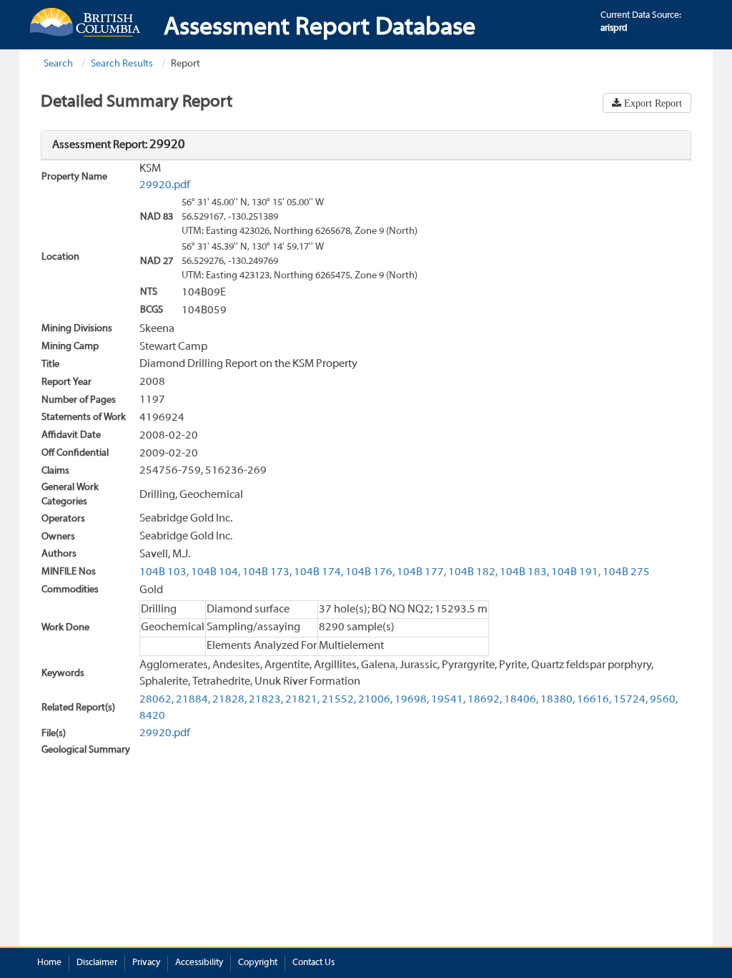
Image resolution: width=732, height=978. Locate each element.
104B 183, (524, 572)
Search (58, 64)
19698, (412, 699)
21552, (339, 699)
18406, (521, 699)
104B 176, (370, 572)
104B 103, (164, 572)
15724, (630, 699)
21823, (266, 699)
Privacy (146, 963)
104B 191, (575, 572)
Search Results (122, 64)
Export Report (651, 103)
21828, (229, 699)
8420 (152, 716)
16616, (594, 699)
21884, (193, 699)
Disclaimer (96, 963)
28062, (156, 699)
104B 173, (267, 572)
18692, (485, 699)
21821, (302, 699)
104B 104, (215, 572)
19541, (448, 699)
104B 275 (626, 572)
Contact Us (313, 963)
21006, (375, 699)
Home (49, 963)
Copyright (257, 963)
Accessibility (199, 963)
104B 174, (318, 572)
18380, (557, 699)
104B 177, (421, 572)
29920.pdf (164, 185)
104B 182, (473, 572)
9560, (664, 699)
